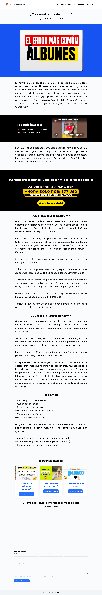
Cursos (63, 4)
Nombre (17, 558)
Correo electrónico (45, 558)
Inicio (57, 4)
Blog (69, 4)
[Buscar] (96, 4)
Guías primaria (78, 4)
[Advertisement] (51, 527)
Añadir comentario (20, 563)
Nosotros (90, 4)
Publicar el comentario (22, 581)
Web (66, 558)
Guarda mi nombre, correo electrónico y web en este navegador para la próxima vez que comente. (39, 576)
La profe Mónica (18, 4)
